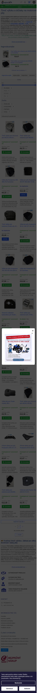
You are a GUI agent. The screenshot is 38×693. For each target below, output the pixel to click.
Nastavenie (18, 683)
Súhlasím (27, 688)
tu (19, 678)
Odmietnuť (9, 688)
